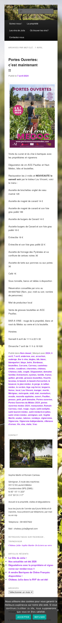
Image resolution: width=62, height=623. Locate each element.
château (41, 368)
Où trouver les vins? (39, 30)
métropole (24, 393)
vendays (36, 418)
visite (29, 424)
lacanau (12, 380)
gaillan (11, 377)
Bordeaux (38, 362)
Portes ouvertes (44, 399)
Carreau (32, 365)
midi (32, 393)
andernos (25, 356)
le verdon (20, 387)
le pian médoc (24, 384)
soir (40, 414)
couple (26, 371)
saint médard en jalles (39, 411)
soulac (19, 418)
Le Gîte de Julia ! (17, 557)
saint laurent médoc (18, 411)
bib (38, 359)
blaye (23, 362)
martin (46, 390)
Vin (18, 424)
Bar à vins (23, 359)
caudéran (20, 368)
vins (23, 424)
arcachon (40, 356)
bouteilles (13, 365)
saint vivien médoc (17, 414)
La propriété (32, 23)
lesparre (46, 387)
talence (26, 418)
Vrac (35, 424)
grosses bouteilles (33, 377)
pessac (12, 399)
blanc (43, 359)
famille (41, 374)
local (18, 390)
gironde (19, 377)
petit (19, 399)
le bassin (21, 380)
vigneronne (46, 418)
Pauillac (46, 396)
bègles (32, 359)
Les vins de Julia (17, 30)
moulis (11, 396)
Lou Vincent (27, 390)
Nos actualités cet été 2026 (22, 561)
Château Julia (15, 371)
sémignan (33, 414)
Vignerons (13, 421)
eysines (33, 374)
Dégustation (36, 371)
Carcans (23, 365)
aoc (33, 356)
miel (37, 393)
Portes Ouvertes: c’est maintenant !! (23, 65)
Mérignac (13, 393)
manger (38, 390)
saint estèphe (43, 408)
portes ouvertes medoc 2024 (27, 404)
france (48, 374)
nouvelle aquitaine (25, 396)
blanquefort (14, 362)
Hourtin (47, 377)
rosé (20, 408)
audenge (12, 359)
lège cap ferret (33, 387)
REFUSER (39, 617)
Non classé (25, 353)
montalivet (45, 393)
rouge (26, 408)
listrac (11, 390)
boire (29, 362)
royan (32, 408)
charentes (32, 368)
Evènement (22, 374)
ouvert (38, 396)
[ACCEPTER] (57, 610)
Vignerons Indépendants (31, 421)
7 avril (17, 356)
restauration (37, 405)
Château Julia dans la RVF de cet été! (28, 579)
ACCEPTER (23, 617)
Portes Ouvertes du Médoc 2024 (24, 402)
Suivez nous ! (15, 23)
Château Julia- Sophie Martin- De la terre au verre (30, 545)
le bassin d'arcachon (37, 380)
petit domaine (28, 399)
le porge (36, 384)
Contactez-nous (16, 37)
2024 (47, 353)
